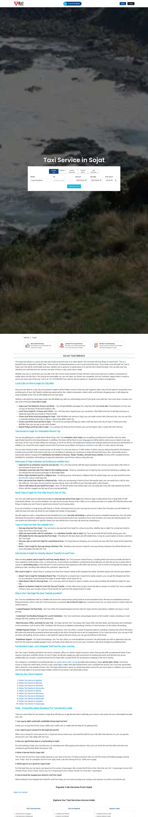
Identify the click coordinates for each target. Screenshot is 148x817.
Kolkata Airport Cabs (104, 814)
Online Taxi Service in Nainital (30, 680)
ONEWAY (62, 170)
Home (26, 337)
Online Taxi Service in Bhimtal (30, 683)
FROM (32, 177)
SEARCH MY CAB (74, 186)
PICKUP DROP (83, 171)
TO (54, 177)
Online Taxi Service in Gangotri (31, 701)
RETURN (93, 177)
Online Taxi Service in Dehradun (31, 693)
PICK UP (78, 177)
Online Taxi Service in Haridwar (31, 686)
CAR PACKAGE (93, 171)
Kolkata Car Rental (62, 814)
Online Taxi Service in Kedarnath (31, 699)
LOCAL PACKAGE (72, 171)
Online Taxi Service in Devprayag (31, 704)
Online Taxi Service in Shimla (30, 691)
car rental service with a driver (65, 662)
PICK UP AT (109, 177)
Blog (122, 3)
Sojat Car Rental (20, 792)
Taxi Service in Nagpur (23, 814)
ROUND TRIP (53, 171)
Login (131, 3)
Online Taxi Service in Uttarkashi (31, 696)
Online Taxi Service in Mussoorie (31, 688)
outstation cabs (91, 445)
